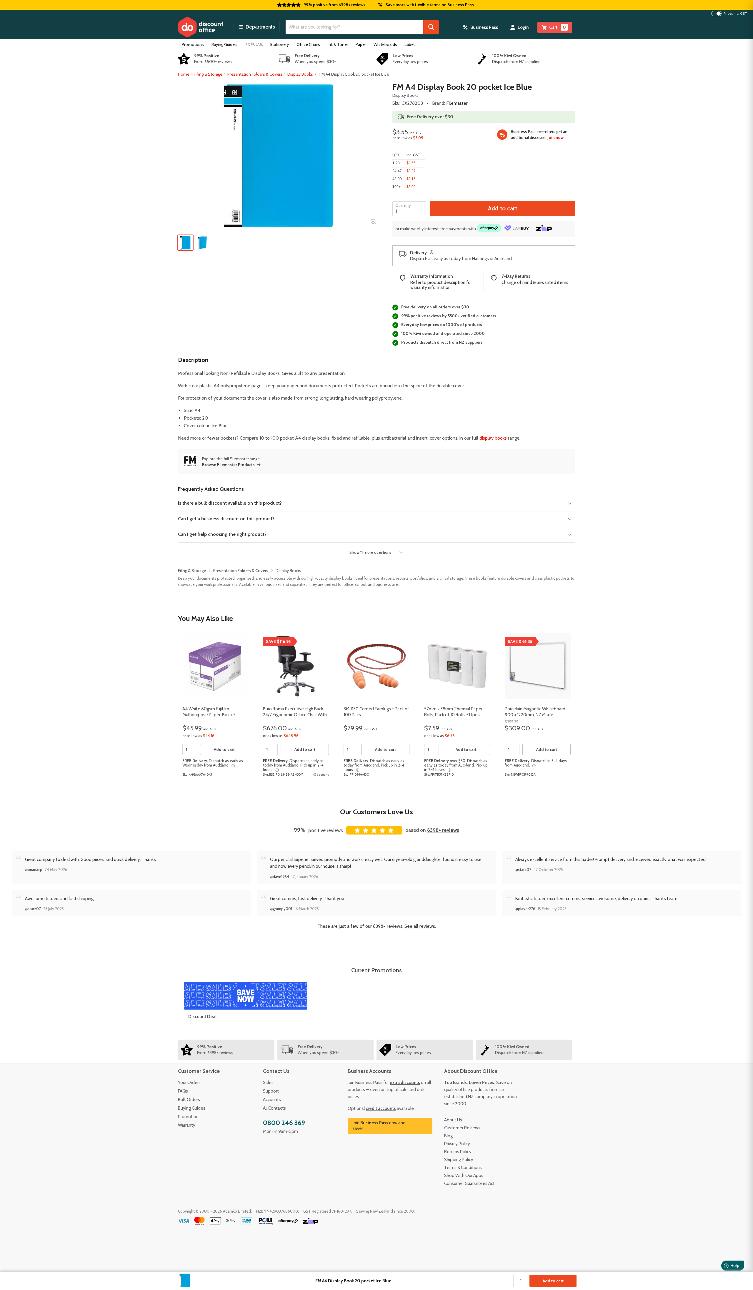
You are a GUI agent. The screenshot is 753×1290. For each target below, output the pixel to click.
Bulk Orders (189, 1099)
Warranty (186, 1125)
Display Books (300, 74)
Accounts (272, 1099)
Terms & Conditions (463, 1167)
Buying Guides (224, 44)
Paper (361, 44)
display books (493, 438)
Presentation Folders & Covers (254, 74)
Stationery (279, 44)
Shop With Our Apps (463, 1175)
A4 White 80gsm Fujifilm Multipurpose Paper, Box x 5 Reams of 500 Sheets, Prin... (209, 714)
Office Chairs (308, 44)
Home (183, 74)
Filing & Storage (208, 74)
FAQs (183, 1091)
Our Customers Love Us (376, 811)
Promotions (193, 44)
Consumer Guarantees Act (469, 1183)
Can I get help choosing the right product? (222, 534)
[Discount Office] (200, 27)
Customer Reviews (462, 1128)
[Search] (431, 27)
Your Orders (189, 1082)
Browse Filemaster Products (228, 464)
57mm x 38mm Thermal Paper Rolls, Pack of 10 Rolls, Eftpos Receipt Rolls (453, 714)
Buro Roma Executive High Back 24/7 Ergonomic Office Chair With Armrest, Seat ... (295, 714)
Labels (411, 44)
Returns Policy (458, 1151)
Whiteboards (385, 44)
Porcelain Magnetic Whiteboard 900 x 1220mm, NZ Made (535, 711)
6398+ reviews (443, 830)
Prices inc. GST (735, 13)
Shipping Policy (458, 1159)
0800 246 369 (284, 1123)
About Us (453, 1120)
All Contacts (274, 1108)
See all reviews (419, 926)
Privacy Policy (457, 1143)
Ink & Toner (338, 44)
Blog (448, 1135)
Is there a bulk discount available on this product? (230, 503)
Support (271, 1091)
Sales (268, 1082)
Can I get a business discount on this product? (226, 518)
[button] (257, 27)
